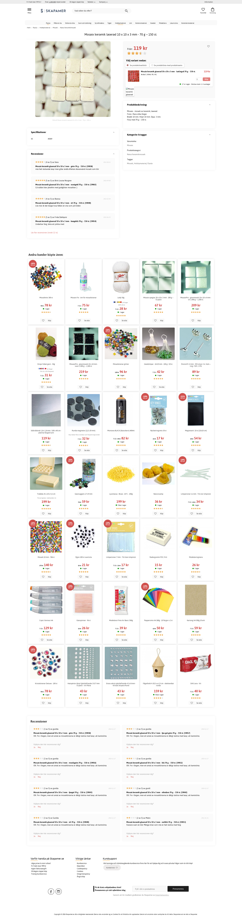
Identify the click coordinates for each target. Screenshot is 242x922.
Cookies (80, 871)
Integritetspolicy (83, 874)
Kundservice (82, 863)
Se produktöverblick (138, 65)
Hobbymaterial (120, 23)
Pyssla (48, 23)
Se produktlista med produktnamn (168, 65)
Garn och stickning (84, 23)
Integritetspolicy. (162, 895)
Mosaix (130, 145)
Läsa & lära (174, 23)
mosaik (138, 111)
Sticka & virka (70, 23)
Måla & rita (58, 23)
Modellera (163, 23)
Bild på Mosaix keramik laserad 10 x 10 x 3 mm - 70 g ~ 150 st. (72, 120)
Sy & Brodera (99, 23)
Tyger (110, 23)
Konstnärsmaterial (187, 23)
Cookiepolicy (82, 868)
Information (208, 2)
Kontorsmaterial (141, 23)
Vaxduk (153, 23)
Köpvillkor (81, 866)
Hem (29, 28)
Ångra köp (81, 876)
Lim (130, 23)
